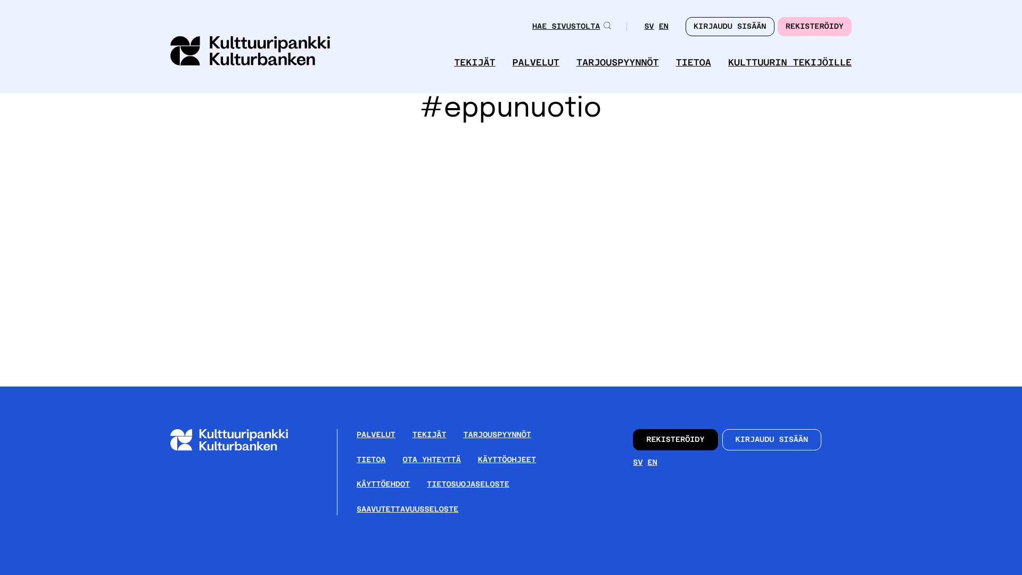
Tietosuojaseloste (468, 484)
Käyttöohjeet (507, 460)
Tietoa (693, 62)
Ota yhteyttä (432, 460)
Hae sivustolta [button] (566, 26)
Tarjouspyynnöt (617, 62)
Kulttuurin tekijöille (790, 62)
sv (649, 27)
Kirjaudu (730, 26)
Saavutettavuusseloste (407, 509)
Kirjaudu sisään (772, 440)
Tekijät (474, 62)
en (664, 27)
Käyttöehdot (383, 484)
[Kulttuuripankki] (237, 448)
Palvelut (536, 62)
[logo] (250, 52)
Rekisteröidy (815, 26)
